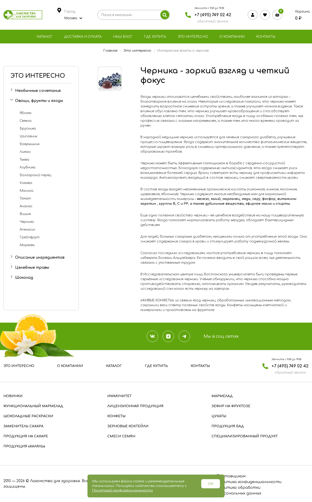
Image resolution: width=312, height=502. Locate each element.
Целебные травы (32, 268)
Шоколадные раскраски (28, 416)
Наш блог (122, 36)
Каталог (45, 36)
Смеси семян (121, 436)
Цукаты (219, 416)
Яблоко (26, 113)
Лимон (25, 152)
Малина (26, 190)
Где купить (155, 36)
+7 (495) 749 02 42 (212, 15)
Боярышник (30, 144)
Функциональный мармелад (33, 406)
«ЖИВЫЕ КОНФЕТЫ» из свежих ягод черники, (178, 300)
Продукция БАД (228, 426)
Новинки (13, 396)
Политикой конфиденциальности (122, 490)
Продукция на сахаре (25, 436)
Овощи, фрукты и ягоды (39, 101)
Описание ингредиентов (39, 257)
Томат (25, 198)
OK (210, 484)
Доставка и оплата (83, 36)
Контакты (265, 36)
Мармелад (222, 396)
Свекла (26, 120)
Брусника (28, 128)
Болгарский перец (35, 175)
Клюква (26, 183)
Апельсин (27, 229)
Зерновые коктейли (127, 426)
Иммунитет (119, 396)
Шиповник (28, 136)
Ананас (26, 206)
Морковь (27, 245)
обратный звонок (212, 21)
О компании (232, 36)
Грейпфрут (30, 237)
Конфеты (116, 416)
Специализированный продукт (245, 436)
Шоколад (24, 278)
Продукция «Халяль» (24, 446)
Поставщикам (231, 476)
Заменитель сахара (23, 426)
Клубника (27, 167)
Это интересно (193, 36)
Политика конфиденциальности (249, 482)
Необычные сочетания (38, 91)
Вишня (25, 214)
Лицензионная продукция (135, 406)
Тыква (24, 159)
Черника (27, 221)
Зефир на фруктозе (231, 406)
